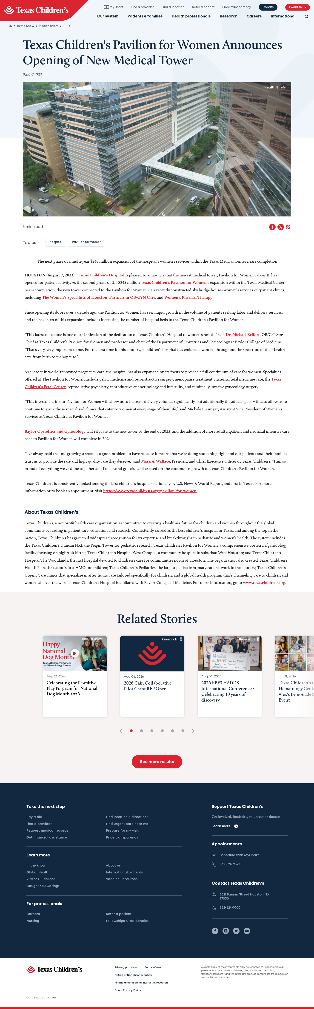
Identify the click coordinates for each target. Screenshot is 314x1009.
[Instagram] (225, 930)
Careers (254, 16)
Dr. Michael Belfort (243, 334)
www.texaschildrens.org (264, 582)
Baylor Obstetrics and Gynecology (55, 431)
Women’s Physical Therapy (188, 297)
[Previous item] (122, 731)
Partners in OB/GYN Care (132, 297)
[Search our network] (306, 17)
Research (228, 16)
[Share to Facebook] (272, 227)
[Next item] (191, 731)
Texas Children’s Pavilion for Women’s (175, 282)
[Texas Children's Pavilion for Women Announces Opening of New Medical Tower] (44, 10)
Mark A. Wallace (155, 461)
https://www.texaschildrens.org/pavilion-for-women (150, 490)
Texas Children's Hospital (101, 275)
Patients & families (145, 16)
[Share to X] (280, 227)
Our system (107, 16)
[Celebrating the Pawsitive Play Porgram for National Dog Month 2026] (75, 653)
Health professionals (191, 16)
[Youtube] (246, 930)
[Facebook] (215, 930)
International (283, 16)
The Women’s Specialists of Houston (74, 297)
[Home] (10, 25)
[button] (288, 227)
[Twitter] (236, 930)
